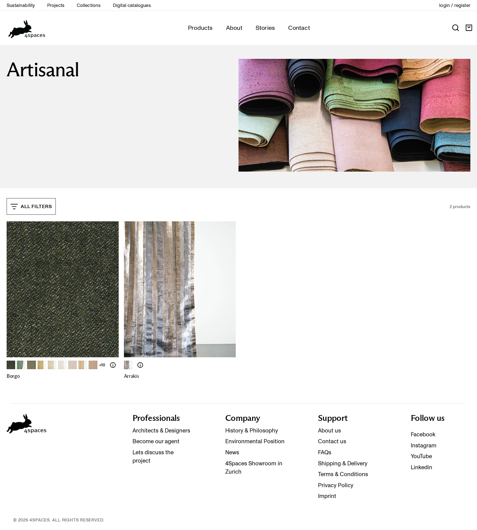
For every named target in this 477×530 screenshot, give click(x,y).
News (232, 452)
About (234, 27)
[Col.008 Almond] (82, 365)
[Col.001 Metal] (128, 365)
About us (329, 430)
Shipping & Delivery (342, 463)
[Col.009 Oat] (93, 365)
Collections (89, 5)
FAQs (324, 452)
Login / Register (454, 5)
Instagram (423, 445)
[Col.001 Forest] (11, 365)
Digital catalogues (132, 5)
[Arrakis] (140, 365)
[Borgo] (113, 365)
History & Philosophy (251, 430)
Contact (299, 27)
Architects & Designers (161, 430)
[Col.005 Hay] (52, 365)
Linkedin (421, 467)
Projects (55, 5)
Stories (265, 27)
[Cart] (469, 28)
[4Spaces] (26, 28)
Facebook (423, 434)
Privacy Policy (335, 485)
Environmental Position (255, 441)
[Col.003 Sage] (31, 365)
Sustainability (21, 5)
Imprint (327, 496)
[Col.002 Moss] (21, 365)
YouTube (421, 456)
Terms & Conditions (343, 474)
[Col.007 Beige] (72, 365)
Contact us (332, 441)
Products (200, 27)
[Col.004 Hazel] (42, 365)
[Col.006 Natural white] (62, 365)
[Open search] (456, 28)
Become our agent (155, 441)
